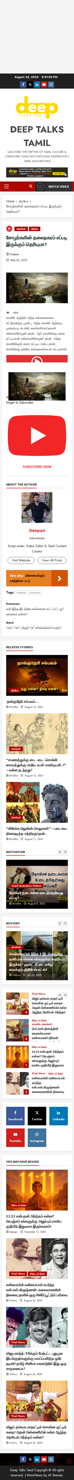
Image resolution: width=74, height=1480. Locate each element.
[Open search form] (30, 186)
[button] (6, 186)
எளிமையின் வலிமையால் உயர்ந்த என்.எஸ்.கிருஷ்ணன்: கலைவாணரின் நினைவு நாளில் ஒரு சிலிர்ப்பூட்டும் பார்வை (17, 1083)
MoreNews (35, 1475)
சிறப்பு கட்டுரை (39, 1020)
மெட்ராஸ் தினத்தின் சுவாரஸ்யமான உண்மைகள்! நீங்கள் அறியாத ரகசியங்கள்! (17, 1030)
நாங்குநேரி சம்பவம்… (22, 701)
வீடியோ (34, 229)
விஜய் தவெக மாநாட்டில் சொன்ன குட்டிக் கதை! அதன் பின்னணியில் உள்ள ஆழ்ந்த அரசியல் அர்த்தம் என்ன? (17, 1003)
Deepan (14, 254)
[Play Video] (37, 359)
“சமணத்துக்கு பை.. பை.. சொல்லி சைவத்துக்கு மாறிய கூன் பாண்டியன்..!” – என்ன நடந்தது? (36, 764)
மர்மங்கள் (16, 947)
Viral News (38, 994)
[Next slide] (65, 852)
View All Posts (52, 560)
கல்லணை (34, 593)
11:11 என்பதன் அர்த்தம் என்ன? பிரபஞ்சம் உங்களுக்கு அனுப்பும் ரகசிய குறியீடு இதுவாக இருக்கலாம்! (17, 1057)
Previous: (35, 609)
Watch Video (59, 186)
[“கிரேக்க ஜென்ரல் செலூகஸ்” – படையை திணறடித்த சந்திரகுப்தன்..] (37, 802)
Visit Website (21, 560)
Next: (34, 625)
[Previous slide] (59, 852)
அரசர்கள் (21, 229)
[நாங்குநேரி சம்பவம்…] (37, 675)
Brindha (13, 707)
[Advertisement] (37, 36)
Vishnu (16, 975)
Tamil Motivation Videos (26, 886)
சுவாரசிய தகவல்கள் (42, 1024)
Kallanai (21, 593)
